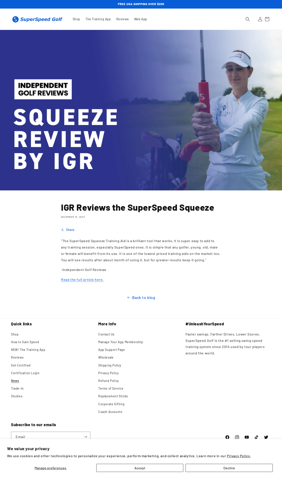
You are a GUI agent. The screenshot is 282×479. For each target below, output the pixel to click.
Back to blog (143, 297)
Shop (15, 334)
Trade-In (17, 388)
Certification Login (25, 373)
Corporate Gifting (111, 404)
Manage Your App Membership (120, 342)
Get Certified (21, 365)
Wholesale (105, 357)
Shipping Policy (109, 365)
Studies (16, 396)
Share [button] (70, 230)
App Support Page (111, 350)
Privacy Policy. (239, 456)
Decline (229, 468)
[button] (247, 19)
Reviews (17, 357)
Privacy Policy (108, 373)
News (15, 381)
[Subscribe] (85, 437)
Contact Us (106, 334)
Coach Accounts (110, 412)
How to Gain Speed (25, 342)
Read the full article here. (82, 279)
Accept (139, 468)
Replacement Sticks (113, 396)
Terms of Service (111, 388)
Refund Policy (108, 381)
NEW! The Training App (28, 350)
